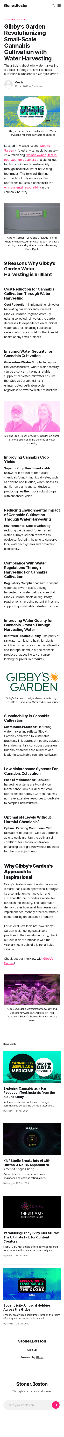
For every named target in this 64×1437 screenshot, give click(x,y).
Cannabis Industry (15, 19)
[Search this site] (53, 5)
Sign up (32, 1349)
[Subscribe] (56, 1405)
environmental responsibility (23, 187)
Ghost (40, 1357)
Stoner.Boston (16, 5)
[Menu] (59, 5)
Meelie (19, 82)
